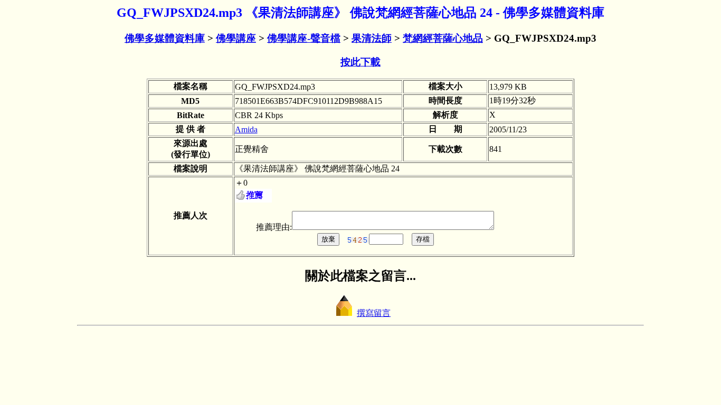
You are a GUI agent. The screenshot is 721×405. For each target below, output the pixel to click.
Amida (246, 129)
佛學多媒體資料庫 (165, 38)
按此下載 (360, 62)
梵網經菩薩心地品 (443, 38)
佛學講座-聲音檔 (303, 38)
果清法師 (372, 38)
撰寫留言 (374, 312)
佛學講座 (236, 38)
